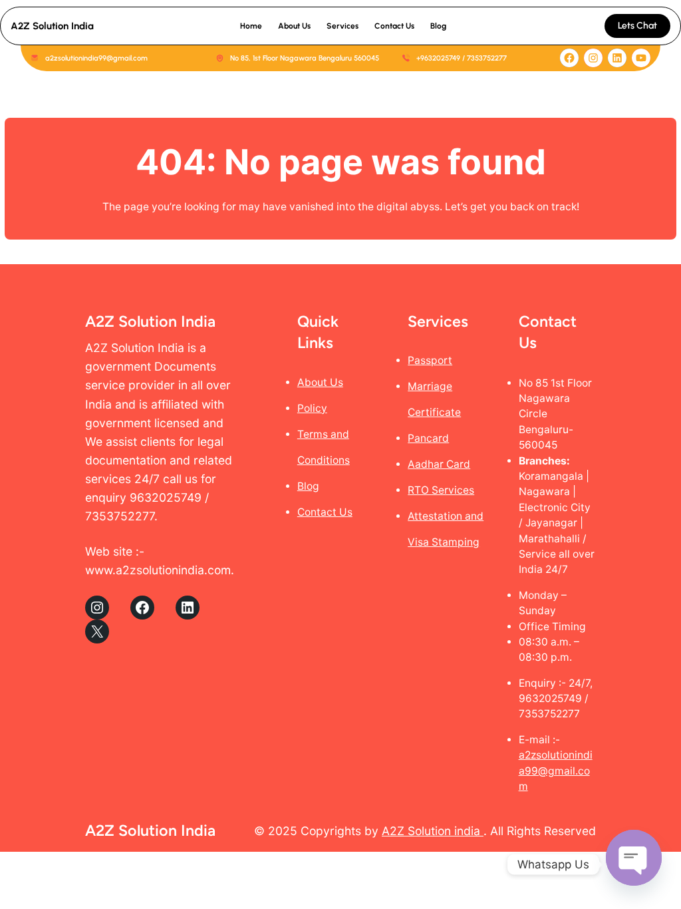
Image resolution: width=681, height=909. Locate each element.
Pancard (428, 438)
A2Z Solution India (52, 26)
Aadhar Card (439, 464)
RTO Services (441, 490)
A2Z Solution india (432, 831)
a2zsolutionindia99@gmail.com (556, 771)
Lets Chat (637, 25)
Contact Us (324, 512)
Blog (308, 486)
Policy (312, 408)
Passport (430, 360)
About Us (320, 382)
